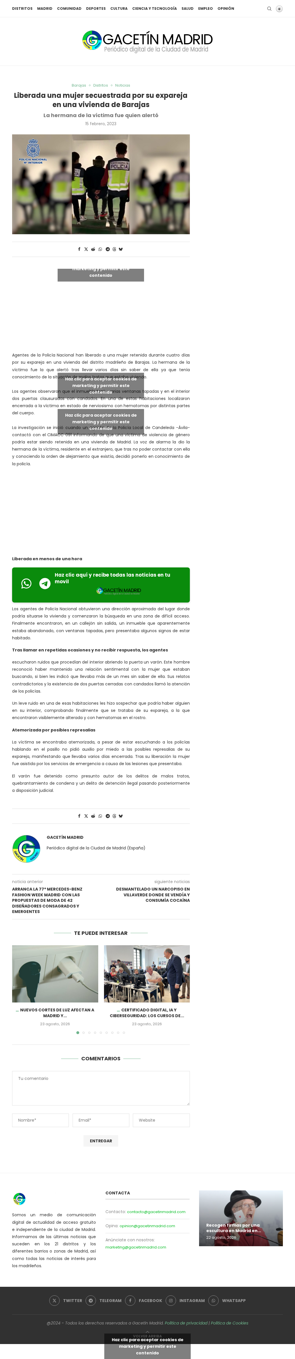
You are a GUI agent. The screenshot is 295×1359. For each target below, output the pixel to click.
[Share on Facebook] (79, 249)
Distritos (22, 8)
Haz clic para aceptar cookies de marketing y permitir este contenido (101, 268)
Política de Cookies (229, 1323)
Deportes (96, 8)
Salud (187, 8)
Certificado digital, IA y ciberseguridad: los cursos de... (147, 1013)
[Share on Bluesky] (121, 249)
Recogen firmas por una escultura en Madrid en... (233, 1228)
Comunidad (69, 8)
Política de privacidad (186, 1323)
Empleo (205, 8)
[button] (20, 989)
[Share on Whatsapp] (100, 249)
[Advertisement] (101, 512)
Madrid (44, 8)
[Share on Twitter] (86, 249)
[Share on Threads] (114, 249)
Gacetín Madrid (65, 837)
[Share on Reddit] (93, 249)
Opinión (226, 8)
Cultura (119, 8)
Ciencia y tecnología (154, 8)
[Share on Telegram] (107, 249)
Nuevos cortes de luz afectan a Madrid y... (57, 1013)
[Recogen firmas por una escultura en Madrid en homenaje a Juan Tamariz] (241, 1218)
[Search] (269, 8)
